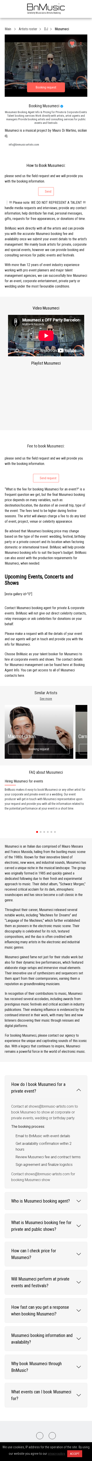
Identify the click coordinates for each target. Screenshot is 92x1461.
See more (46, 698)
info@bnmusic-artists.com (24, 144)
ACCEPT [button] (74, 1453)
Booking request (39, 749)
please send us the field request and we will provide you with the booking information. (44, 183)
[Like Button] (72, 43)
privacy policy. (56, 1454)
